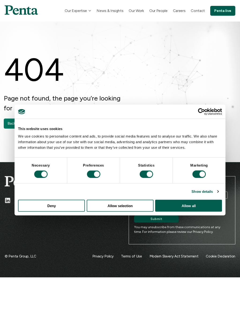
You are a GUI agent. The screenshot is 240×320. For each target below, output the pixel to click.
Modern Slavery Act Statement (174, 256)
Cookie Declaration (220, 256)
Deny (51, 206)
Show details (202, 191)
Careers (179, 10)
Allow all (189, 206)
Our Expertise (76, 10)
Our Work (136, 10)
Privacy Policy (203, 232)
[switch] (89, 174)
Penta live (222, 10)
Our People (158, 10)
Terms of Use (131, 256)
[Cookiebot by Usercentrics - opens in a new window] (201, 111)
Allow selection (120, 206)
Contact (198, 10)
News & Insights (110, 10)
